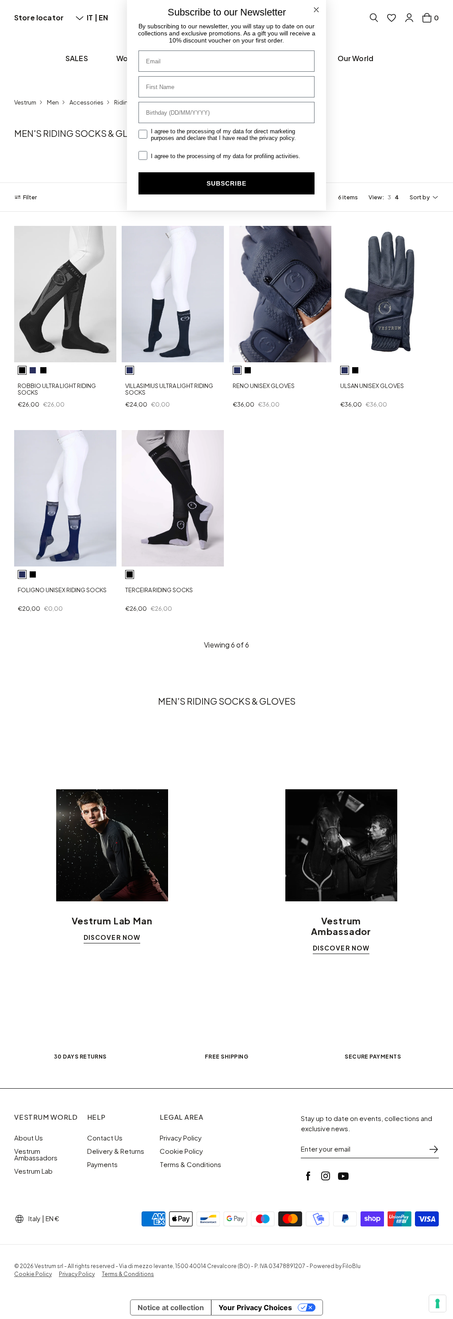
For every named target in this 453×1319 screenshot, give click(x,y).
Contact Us (105, 1137)
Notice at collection (171, 1307)
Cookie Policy (181, 1151)
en (103, 17)
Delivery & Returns (115, 1151)
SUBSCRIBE (226, 183)
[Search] (374, 17)
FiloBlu (351, 1266)
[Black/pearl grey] (22, 370)
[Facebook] (308, 1176)
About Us (28, 1137)
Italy (34, 1218)
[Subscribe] (433, 1149)
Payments (102, 1164)
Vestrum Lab (33, 1171)
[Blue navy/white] (32, 370)
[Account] (409, 17)
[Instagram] (326, 1176)
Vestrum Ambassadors (36, 1154)
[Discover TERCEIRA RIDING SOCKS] (173, 498)
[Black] (247, 370)
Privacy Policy (181, 1137)
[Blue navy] (129, 370)
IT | (93, 17)
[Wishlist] (391, 17)
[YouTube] (343, 1176)
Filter (30, 197)
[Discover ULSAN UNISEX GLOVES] (388, 294)
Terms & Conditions (190, 1164)
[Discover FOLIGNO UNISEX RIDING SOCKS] (65, 498)
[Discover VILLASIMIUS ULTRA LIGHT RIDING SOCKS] (173, 294)
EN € (52, 1218)
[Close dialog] (316, 9)
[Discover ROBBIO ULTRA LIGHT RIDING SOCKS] (65, 294)
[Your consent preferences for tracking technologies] (437, 1303)
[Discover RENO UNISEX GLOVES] (280, 294)
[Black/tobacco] (43, 370)
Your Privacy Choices (255, 1307)
